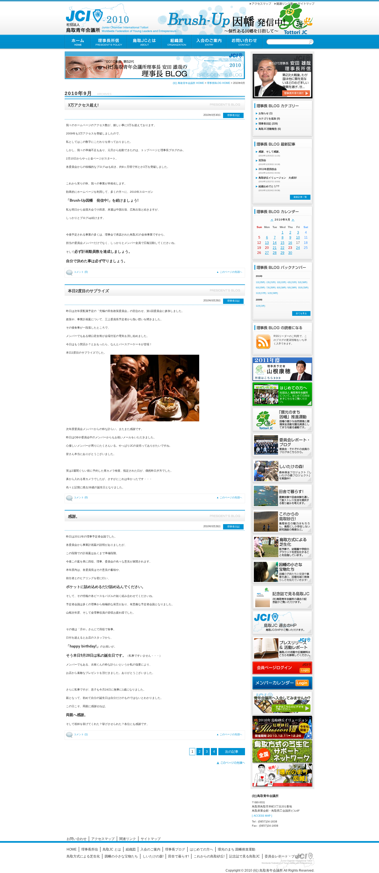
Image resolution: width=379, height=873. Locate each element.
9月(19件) (292, 287)
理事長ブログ (175, 849)
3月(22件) (281, 282)
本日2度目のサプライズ (88, 291)
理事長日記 (233, 115)
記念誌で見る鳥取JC (244, 856)
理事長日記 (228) (268, 123)
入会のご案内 (150, 849)
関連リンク (127, 839)
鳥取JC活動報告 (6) (270, 128)
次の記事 (231, 752)
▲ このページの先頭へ (229, 272)
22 (282, 248)
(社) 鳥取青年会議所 (268, 870)
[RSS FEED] (263, 347)
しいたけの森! (153, 856)
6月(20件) (260, 287)
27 (267, 253)
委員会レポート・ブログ (283, 856)
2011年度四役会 (268, 169)
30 (290, 253)
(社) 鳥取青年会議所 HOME (188, 83)
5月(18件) (302, 282)
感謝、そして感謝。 (270, 151)
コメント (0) (81, 272)
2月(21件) (271, 282)
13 (267, 243)
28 (275, 253)
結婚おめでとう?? (269, 186)
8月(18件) (281, 287)
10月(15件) (303, 287)
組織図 (131, 849)
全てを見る (301, 313)
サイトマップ (151, 839)
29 (282, 253)
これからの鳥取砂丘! (209, 856)
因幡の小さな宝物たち (121, 856)
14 (275, 243)
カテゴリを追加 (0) (269, 118)
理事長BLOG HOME (218, 83)
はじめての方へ (201, 849)
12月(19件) (272, 293)
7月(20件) (271, 287)
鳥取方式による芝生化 (83, 856)
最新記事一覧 (300, 197)
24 (298, 248)
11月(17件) (261, 293)
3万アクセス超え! (83, 105)
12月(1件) (260, 306)
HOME (72, 849)
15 (282, 243)
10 (298, 237)
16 (290, 243)
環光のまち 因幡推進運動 (236, 849)
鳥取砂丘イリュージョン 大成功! (278, 177)
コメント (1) (81, 734)
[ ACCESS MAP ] (262, 815)
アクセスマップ (103, 839)
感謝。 (74, 516)
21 (275, 248)
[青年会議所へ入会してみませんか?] (282, 713)
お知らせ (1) (265, 113)
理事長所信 (89, 849)
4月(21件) (292, 282)
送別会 (262, 160)
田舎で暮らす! (178, 856)
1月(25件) (260, 282)
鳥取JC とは (112, 849)
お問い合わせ (77, 839)
